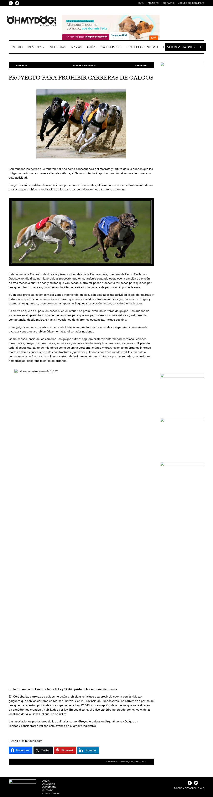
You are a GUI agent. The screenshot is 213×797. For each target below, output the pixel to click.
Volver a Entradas (84, 65)
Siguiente (141, 65)
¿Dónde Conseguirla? (191, 3)
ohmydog (140, 761)
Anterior (21, 65)
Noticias (58, 47)
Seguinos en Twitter (17, 3)
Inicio (17, 47)
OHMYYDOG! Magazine (32, 21)
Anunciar (153, 3)
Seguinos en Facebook (11, 3)
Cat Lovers (111, 47)
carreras (112, 761)
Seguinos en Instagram (23, 3)
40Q (202, 788)
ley (131, 761)
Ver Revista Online (182, 47)
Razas (76, 47)
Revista (35, 47)
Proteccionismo (142, 47)
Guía (141, 3)
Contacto (168, 3)
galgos (123, 761)
